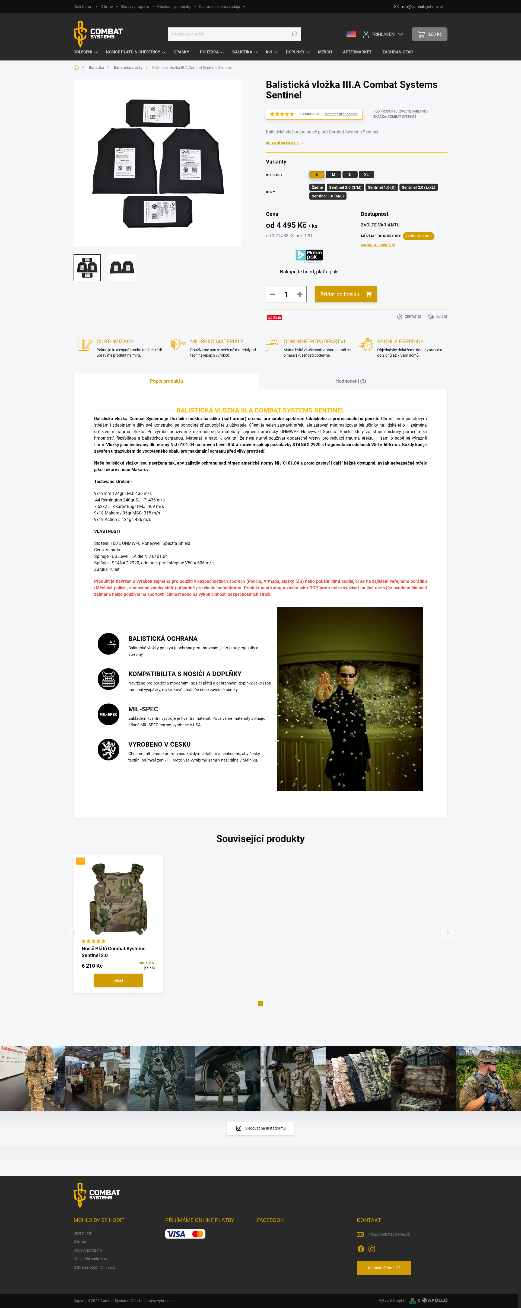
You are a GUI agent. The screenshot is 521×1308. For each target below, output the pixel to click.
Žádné (317, 187)
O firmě (106, 6)
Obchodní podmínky (174, 6)
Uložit (277, 317)
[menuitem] (86, 52)
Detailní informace (283, 143)
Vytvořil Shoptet (392, 1300)
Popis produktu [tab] (166, 381)
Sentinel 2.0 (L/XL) (419, 187)
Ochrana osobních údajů (219, 6)
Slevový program (135, 6)
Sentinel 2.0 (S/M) (345, 187)
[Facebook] (361, 1248)
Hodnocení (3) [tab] (350, 381)
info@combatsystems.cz (389, 1234)
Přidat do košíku (339, 294)
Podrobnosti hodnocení (341, 114)
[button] (260, 1003)
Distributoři (83, 6)
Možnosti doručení (378, 245)
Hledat (294, 34)
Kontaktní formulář (384, 1268)
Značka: (394, 117)
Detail (118, 980)
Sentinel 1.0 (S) (382, 187)
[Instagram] (372, 1248)
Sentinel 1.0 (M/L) (328, 196)
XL (366, 174)
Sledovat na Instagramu (265, 1128)
